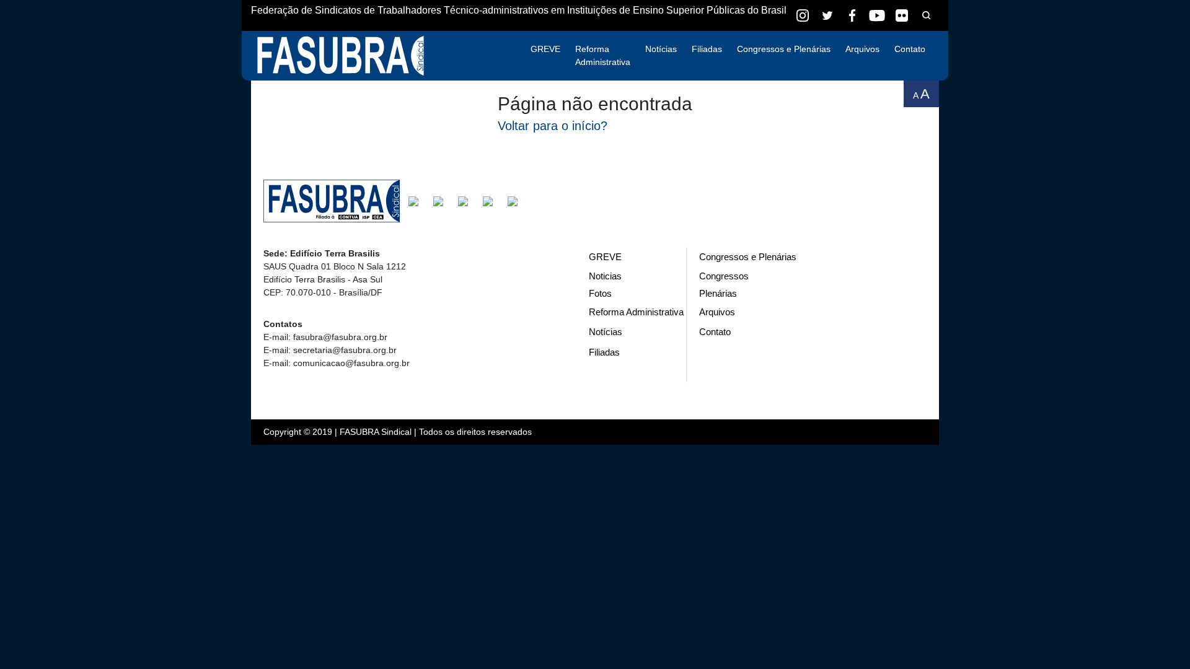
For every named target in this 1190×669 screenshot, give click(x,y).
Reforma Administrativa (602, 55)
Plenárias (718, 293)
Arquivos (862, 49)
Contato (909, 49)
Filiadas (707, 49)
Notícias (661, 49)
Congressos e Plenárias (784, 49)
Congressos (724, 276)
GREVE (545, 49)
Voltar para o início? (552, 126)
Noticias (605, 276)
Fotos (600, 293)
